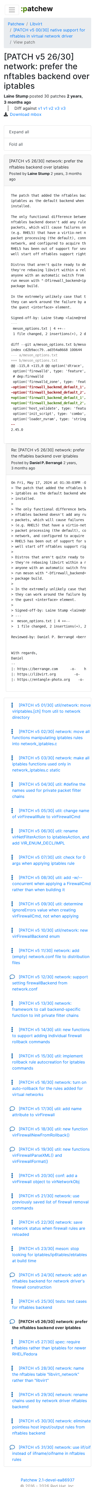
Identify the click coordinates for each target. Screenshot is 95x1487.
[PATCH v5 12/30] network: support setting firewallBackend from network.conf (50, 983)
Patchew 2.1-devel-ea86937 (47, 1479)
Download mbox (26, 114)
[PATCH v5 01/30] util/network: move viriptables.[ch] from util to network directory (51, 711)
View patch (24, 42)
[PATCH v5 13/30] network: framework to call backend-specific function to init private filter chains (46, 1009)
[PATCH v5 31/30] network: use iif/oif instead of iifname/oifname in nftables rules (51, 1453)
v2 (51, 108)
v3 (57, 108)
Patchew (16, 23)
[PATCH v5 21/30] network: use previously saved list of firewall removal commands (50, 1201)
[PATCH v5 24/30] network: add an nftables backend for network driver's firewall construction (49, 1281)
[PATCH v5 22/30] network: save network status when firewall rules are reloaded (48, 1228)
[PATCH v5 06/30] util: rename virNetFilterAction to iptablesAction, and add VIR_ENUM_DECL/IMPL (50, 837)
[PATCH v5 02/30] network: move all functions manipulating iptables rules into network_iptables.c (51, 737)
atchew (37, 8)
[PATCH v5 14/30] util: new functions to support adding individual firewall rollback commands (51, 1035)
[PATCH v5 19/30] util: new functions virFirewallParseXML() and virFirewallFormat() (51, 1155)
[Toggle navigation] (12, 10)
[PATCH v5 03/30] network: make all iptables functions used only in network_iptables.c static (50, 764)
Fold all (16, 144)
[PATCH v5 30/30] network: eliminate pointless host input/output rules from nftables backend (51, 1427)
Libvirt (36, 23)
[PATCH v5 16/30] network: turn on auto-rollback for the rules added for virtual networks (49, 1088)
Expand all (19, 131)
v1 (40, 108)
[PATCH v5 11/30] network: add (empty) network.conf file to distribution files (50, 956)
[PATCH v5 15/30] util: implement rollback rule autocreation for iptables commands (48, 1062)
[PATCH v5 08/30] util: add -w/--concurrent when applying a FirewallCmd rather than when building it (51, 883)
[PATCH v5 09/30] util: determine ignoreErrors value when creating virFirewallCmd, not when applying (47, 910)
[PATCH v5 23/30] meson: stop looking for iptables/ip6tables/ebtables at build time (49, 1254)
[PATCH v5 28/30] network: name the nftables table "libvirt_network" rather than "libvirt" (48, 1374)
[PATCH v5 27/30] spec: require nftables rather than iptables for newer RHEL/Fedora (49, 1347)
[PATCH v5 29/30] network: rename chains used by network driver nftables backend (50, 1400)
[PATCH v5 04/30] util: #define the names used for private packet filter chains (48, 790)
